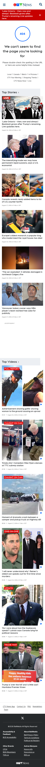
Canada (16, 74)
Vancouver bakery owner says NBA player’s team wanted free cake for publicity (19, 310)
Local (9, 74)
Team (6, 710)
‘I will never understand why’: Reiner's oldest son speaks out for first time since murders (21, 574)
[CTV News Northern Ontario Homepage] (22, 4)
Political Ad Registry (32, 741)
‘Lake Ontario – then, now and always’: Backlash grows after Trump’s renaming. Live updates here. (21, 124)
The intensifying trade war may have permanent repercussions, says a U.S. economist (20, 163)
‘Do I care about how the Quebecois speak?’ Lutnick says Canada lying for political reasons (20, 630)
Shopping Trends (30, 77)
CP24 (5, 749)
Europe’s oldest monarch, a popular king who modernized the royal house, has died (22, 236)
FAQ (29, 706)
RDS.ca (27, 755)
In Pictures (33, 74)
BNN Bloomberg (9, 752)
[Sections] (4, 4)
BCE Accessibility (9, 737)
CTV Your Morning (14, 77)
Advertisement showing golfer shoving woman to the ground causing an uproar (21, 410)
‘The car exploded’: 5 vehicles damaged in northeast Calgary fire (22, 273)
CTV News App (9, 706)
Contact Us (21, 706)
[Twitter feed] (22, 718)
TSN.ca (6, 755)
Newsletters (37, 706)
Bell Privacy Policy (31, 735)
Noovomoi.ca (29, 752)
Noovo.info (28, 749)
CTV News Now (20, 81)
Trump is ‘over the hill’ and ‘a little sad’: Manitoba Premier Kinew (20, 686)
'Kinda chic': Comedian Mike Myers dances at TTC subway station (22, 464)
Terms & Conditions (31, 738)
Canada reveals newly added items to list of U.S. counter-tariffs (22, 200)
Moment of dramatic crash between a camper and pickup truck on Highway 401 (21, 518)
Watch (24, 74)
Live (29, 81)
